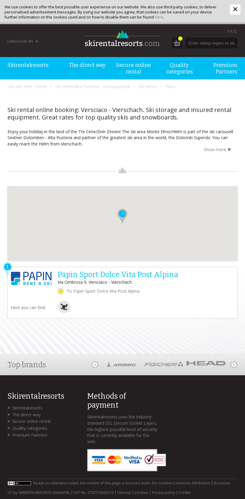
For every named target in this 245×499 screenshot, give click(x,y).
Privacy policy (163, 493)
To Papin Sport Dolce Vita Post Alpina (103, 291)
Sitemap (124, 493)
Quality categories (29, 428)
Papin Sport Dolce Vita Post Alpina (118, 274)
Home (41, 86)
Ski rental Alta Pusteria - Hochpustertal (93, 86)
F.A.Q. (233, 31)
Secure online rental (31, 421)
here (159, 17)
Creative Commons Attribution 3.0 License (194, 483)
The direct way (26, 414)
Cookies (141, 493)
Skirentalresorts (27, 408)
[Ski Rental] (64, 311)
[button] (122, 216)
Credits (184, 493)
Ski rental (148, 86)
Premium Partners (30, 435)
